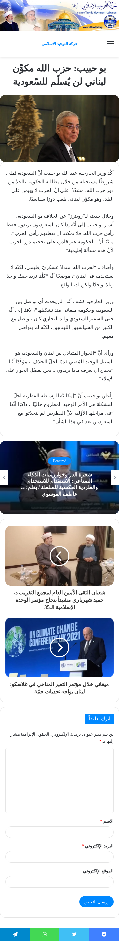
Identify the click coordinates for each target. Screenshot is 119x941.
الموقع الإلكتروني (98, 870)
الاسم (107, 821)
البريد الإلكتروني (98, 845)
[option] (59, 477)
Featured (59, 461)
